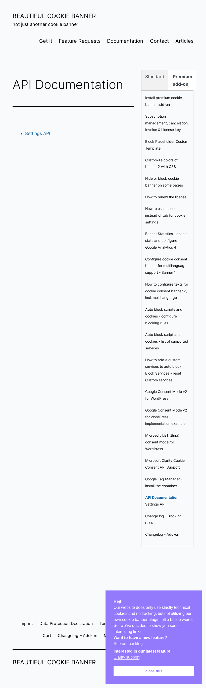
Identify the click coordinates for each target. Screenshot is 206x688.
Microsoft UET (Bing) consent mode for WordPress (162, 442)
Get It (45, 41)
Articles (184, 41)
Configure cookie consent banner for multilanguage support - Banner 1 (166, 265)
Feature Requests (79, 41)
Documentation (125, 41)
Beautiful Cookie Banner (54, 16)
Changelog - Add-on (162, 534)
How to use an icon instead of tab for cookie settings (165, 215)
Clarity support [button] (126, 657)
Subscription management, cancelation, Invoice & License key (167, 123)
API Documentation (162, 497)
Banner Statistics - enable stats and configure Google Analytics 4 (166, 240)
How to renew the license (165, 197)
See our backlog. (129, 643)
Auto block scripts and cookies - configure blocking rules (163, 316)
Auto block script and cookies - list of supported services (166, 341)
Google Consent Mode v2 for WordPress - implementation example (166, 417)
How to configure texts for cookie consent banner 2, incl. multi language (166, 291)
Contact (159, 41)
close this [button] (153, 671)
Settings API (37, 133)
